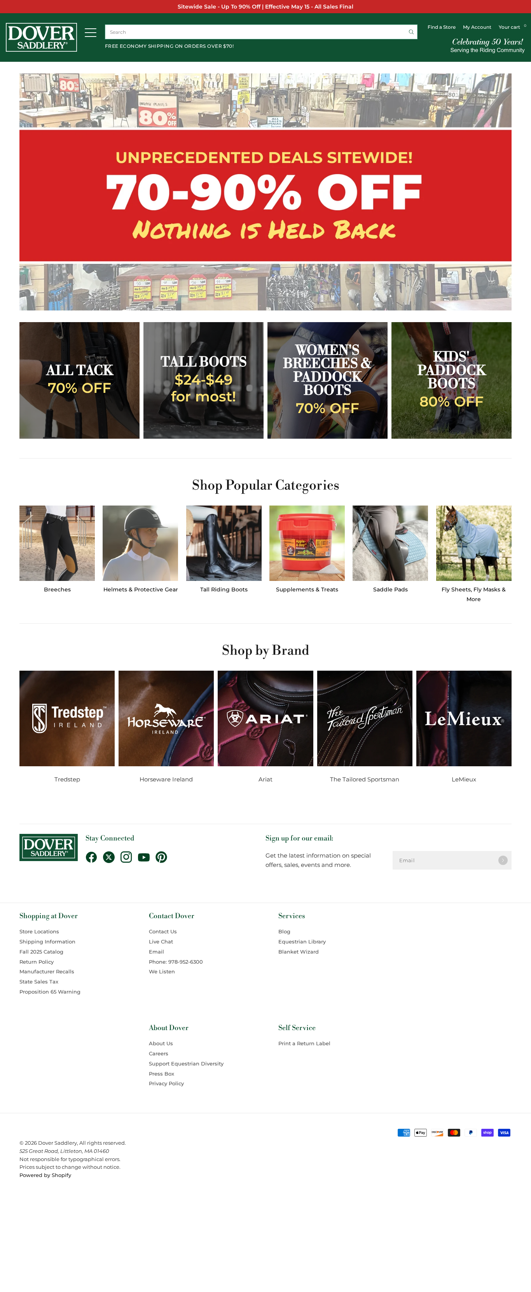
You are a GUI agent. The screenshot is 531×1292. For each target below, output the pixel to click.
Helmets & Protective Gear (140, 589)
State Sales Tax (38, 981)
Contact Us (163, 931)
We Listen (162, 971)
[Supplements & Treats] (307, 543)
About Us (161, 1043)
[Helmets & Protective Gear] (140, 543)
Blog (284, 931)
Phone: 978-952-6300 (176, 962)
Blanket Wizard (298, 952)
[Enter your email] (503, 860)
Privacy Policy (166, 1083)
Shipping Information (47, 941)
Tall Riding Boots (224, 589)
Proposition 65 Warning (49, 992)
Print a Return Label (304, 1043)
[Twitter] (112, 857)
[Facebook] (94, 857)
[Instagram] (129, 857)
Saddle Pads (390, 589)
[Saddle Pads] (390, 543)
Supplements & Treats (307, 589)
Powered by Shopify (45, 1175)
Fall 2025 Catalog (41, 952)
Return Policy (36, 962)
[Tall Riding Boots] (224, 543)
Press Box (161, 1074)
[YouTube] (146, 857)
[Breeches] (57, 543)
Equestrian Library (302, 941)
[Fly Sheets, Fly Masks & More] (474, 543)
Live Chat (161, 941)
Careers (158, 1053)
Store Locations (39, 931)
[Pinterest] (164, 857)
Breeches (57, 589)
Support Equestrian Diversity (186, 1063)
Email (156, 952)
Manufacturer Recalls (46, 971)
